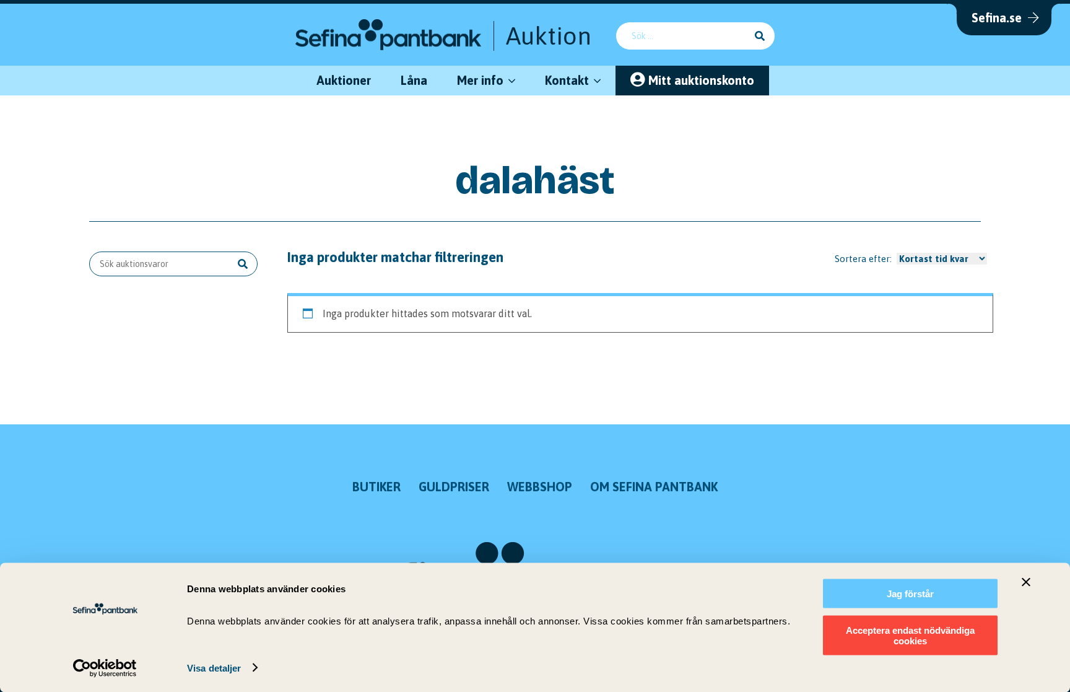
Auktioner (343, 80)
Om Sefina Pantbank (654, 487)
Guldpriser (454, 487)
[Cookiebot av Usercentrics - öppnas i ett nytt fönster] (105, 668)
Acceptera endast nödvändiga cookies (910, 635)
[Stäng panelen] (1026, 582)
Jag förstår (910, 594)
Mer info (480, 80)
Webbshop (539, 487)
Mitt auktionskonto (701, 80)
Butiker (376, 487)
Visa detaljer (214, 667)
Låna (414, 80)
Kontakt (567, 80)
